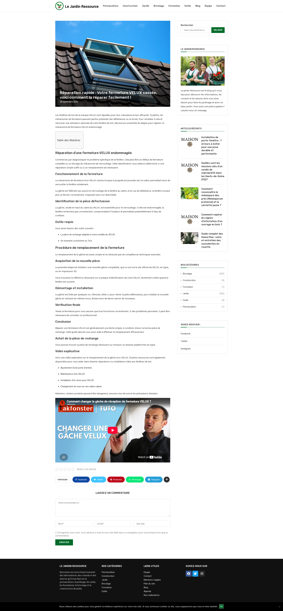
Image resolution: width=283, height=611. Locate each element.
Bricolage (159, 6)
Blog (197, 6)
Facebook (185, 333)
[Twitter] (195, 574)
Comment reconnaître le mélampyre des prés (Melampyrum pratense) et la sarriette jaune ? (212, 197)
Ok (221, 606)
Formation (174, 6)
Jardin (145, 6)
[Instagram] (202, 574)
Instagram (186, 348)
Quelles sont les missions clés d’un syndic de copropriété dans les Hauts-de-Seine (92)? (212, 171)
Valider (218, 30)
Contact (221, 6)
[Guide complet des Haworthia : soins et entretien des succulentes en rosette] (189, 238)
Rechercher (187, 25)
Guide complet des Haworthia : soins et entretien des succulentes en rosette (212, 240)
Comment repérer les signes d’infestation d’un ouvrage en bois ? (211, 219)
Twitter (184, 341)
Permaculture (110, 6)
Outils (187, 6)
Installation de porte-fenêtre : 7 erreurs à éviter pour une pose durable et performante (211, 145)
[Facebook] (189, 574)
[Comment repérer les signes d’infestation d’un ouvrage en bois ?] (189, 219)
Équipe (208, 6)
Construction (130, 6)
